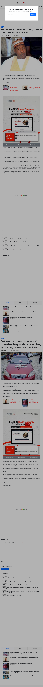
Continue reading (21, 18)
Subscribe (33, 14)
